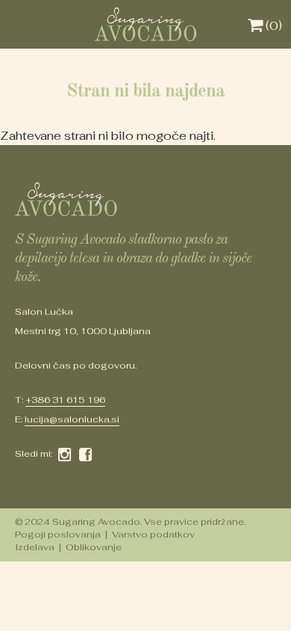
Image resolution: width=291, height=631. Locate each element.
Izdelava (34, 547)
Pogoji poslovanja (58, 535)
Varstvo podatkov (153, 535)
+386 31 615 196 (65, 400)
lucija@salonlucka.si (72, 419)
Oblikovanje (94, 547)
